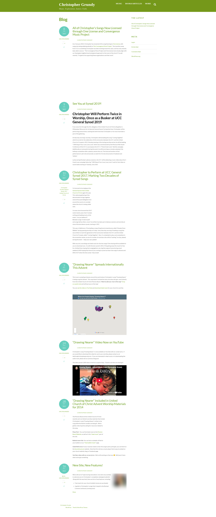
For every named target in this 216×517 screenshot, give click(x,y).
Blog (63, 476)
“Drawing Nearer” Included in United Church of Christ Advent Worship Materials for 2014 (99, 404)
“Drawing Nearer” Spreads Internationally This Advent (98, 266)
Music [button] (119, 4)
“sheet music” (95, 434)
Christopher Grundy (84, 40)
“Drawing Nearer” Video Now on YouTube (98, 342)
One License (116, 44)
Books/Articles (133, 4)
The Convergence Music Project (102, 46)
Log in (133, 42)
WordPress (68, 507)
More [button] (148, 4)
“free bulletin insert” (90, 443)
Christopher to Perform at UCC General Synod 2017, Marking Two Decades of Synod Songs (97, 175)
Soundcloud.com (79, 449)
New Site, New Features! (88, 465)
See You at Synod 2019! (87, 103)
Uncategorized (64, 39)
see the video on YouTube (84, 288)
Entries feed (134, 47)
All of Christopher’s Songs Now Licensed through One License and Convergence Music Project (97, 31)
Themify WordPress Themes (80, 507)
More (74, 492)
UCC (66, 191)
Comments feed (136, 51)
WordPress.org (135, 56)
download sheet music (101, 288)
